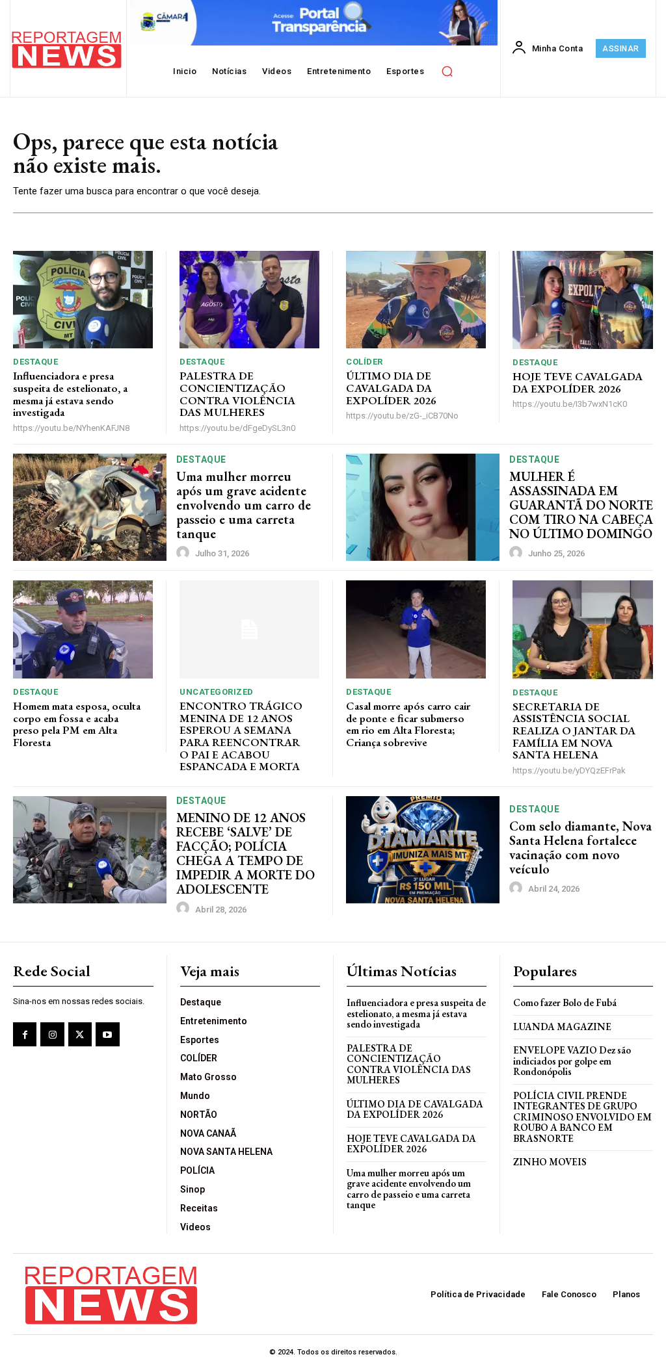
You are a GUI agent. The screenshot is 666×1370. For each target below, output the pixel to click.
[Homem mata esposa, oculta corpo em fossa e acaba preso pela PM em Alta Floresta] (83, 629)
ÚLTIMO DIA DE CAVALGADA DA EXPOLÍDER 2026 (391, 387)
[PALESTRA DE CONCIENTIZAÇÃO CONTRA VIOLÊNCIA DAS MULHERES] (249, 300)
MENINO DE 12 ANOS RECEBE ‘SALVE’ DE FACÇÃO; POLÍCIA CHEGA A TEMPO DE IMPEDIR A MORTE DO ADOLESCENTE (245, 853)
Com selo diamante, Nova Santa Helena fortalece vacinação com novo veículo (580, 847)
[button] (446, 70)
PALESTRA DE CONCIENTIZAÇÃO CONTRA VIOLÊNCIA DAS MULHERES (237, 393)
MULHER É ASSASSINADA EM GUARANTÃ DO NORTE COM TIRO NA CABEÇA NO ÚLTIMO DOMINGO (581, 505)
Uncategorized (217, 692)
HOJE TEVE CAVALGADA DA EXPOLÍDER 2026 (578, 382)
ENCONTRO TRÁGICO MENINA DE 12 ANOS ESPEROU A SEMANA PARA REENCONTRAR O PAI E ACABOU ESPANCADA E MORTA (241, 736)
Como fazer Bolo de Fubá (565, 1002)
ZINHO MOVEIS (550, 1162)
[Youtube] (107, 1034)
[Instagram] (52, 1034)
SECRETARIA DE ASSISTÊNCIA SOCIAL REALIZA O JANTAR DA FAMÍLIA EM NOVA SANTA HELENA (574, 730)
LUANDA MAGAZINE (562, 1026)
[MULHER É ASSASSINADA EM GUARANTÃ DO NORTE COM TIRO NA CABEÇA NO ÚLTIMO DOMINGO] (423, 507)
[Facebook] (24, 1034)
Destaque (35, 361)
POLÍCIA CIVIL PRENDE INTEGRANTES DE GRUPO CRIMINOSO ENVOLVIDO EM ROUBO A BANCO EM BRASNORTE (582, 1116)
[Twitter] (80, 1034)
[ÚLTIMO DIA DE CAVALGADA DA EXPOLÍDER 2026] (416, 300)
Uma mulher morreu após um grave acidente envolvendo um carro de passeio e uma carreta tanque (243, 505)
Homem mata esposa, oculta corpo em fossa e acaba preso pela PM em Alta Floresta (76, 724)
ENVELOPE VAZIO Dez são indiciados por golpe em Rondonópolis (572, 1061)
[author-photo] (184, 553)
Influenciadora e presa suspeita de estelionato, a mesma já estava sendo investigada (70, 393)
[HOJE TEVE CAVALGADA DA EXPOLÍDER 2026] (583, 300)
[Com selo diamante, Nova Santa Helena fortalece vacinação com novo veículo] (423, 849)
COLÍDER (364, 361)
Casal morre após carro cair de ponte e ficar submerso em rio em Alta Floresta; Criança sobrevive (408, 724)
